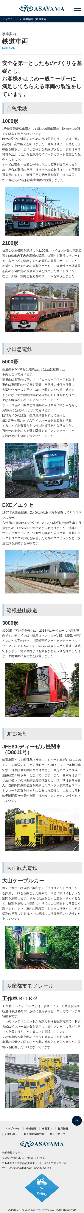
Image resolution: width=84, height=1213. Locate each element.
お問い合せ (11, 1134)
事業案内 (47, 1128)
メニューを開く (77, 8)
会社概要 (31, 1128)
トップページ (10, 19)
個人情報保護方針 (33, 1134)
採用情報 (63, 1128)
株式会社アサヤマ (40, 1209)
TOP (77, 1118)
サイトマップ (57, 1134)
